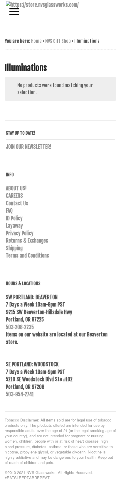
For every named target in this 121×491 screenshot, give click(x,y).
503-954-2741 (20, 394)
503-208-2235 (20, 327)
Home (36, 41)
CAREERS (14, 196)
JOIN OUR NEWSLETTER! (28, 147)
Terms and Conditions (27, 256)
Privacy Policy (19, 233)
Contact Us (17, 203)
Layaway (14, 226)
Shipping (14, 248)
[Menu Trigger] (14, 11)
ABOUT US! (16, 188)
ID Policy (14, 218)
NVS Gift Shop (58, 41)
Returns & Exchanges (27, 241)
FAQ (9, 211)
